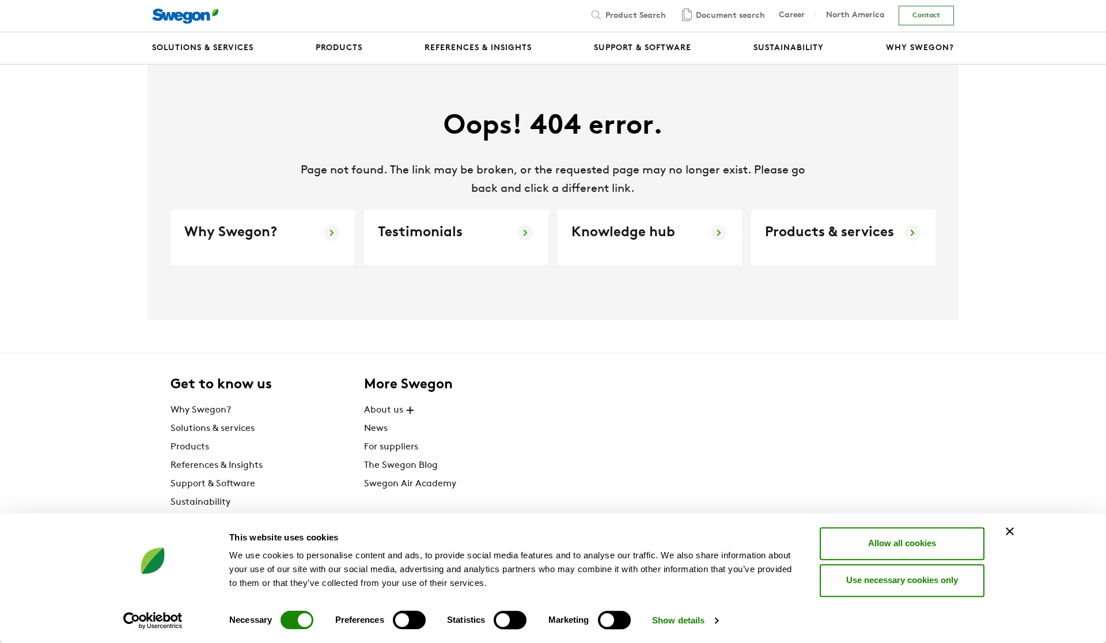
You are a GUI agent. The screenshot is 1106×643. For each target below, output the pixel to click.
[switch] (409, 620)
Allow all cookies (902, 543)
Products (190, 447)
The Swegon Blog (401, 465)
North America (855, 15)
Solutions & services (213, 428)
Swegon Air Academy (410, 484)
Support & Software (213, 484)
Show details (678, 620)
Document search (729, 16)
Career (792, 15)
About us (383, 410)
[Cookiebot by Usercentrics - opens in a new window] (153, 620)
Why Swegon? (201, 410)
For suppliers (391, 447)
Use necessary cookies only (902, 580)
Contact (926, 15)
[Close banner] (1010, 531)
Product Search (634, 16)
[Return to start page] (185, 16)
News (376, 428)
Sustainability (200, 502)
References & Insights (217, 465)
